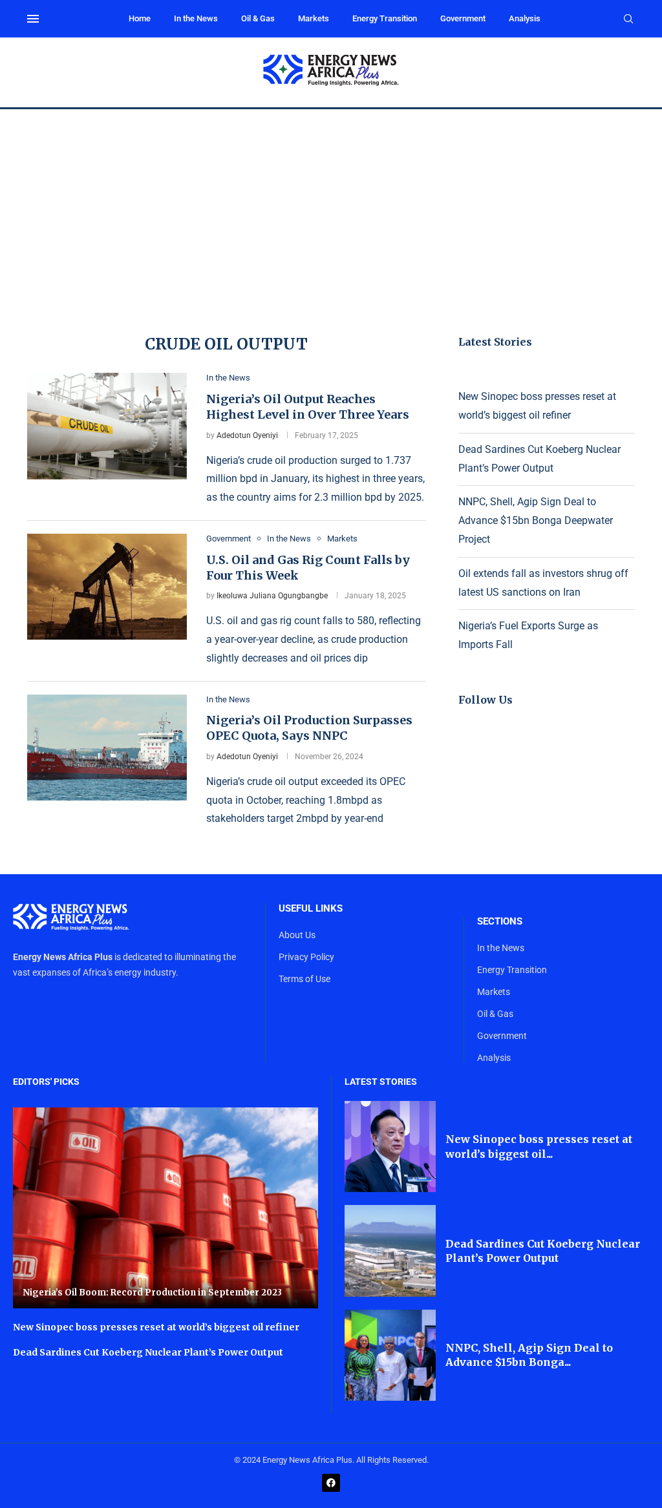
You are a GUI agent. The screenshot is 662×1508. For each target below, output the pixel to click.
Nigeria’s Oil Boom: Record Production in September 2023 (152, 1292)
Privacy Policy (306, 956)
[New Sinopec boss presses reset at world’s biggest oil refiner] (390, 1146)
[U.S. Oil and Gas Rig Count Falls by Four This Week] (107, 587)
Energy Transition (384, 18)
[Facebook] (331, 1483)
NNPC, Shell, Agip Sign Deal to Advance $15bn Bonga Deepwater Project (535, 520)
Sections (499, 922)
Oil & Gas (258, 18)
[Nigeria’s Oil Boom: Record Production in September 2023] (165, 1207)
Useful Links (311, 909)
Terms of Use (304, 978)
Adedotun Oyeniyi (247, 435)
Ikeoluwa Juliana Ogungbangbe (272, 595)
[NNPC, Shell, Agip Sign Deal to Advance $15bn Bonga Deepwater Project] (390, 1355)
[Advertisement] (331, 206)
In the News (196, 18)
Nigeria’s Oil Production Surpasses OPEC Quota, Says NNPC (309, 728)
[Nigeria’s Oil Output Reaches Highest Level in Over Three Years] (107, 426)
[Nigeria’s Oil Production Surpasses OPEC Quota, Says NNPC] (107, 748)
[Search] (628, 19)
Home (140, 18)
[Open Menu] (33, 19)
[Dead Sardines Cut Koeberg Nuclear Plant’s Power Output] (390, 1250)
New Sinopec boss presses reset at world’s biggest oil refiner (156, 1327)
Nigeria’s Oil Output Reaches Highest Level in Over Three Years (307, 407)
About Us (297, 934)
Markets (313, 18)
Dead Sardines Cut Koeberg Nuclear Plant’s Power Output (148, 1352)
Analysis (524, 18)
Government (463, 18)
